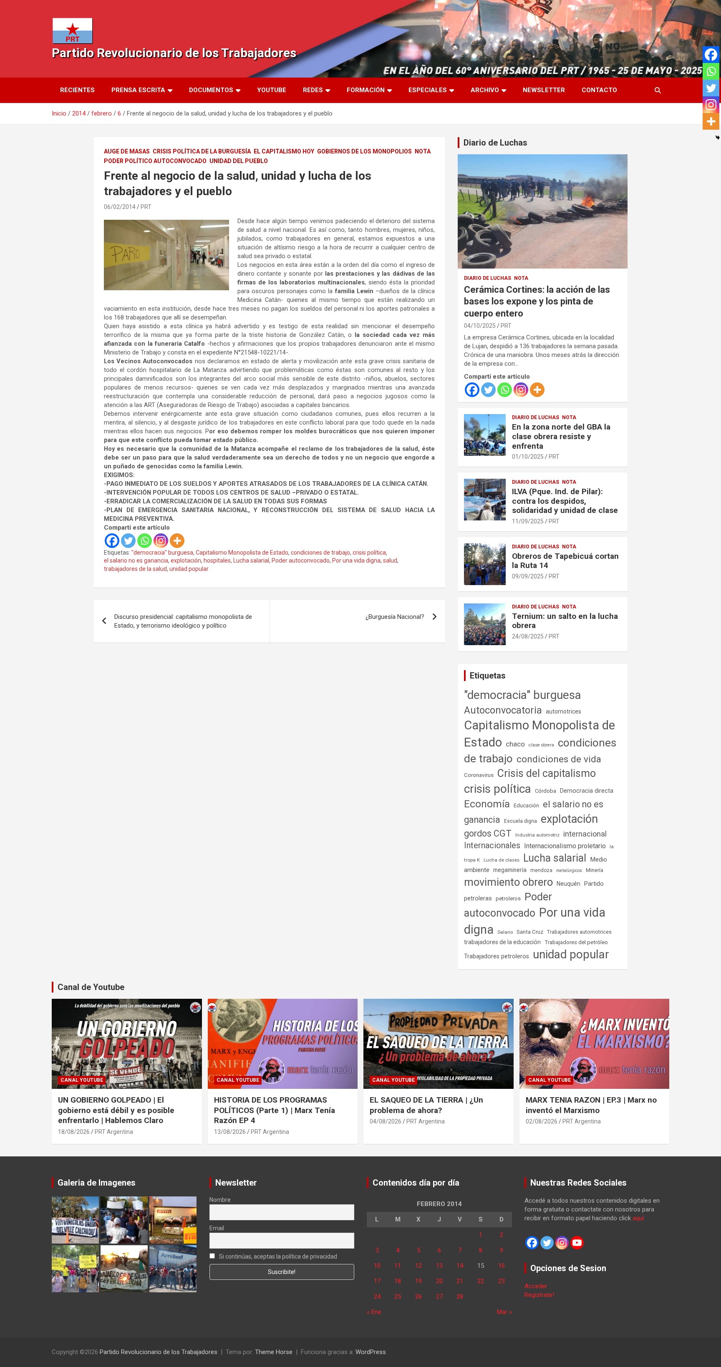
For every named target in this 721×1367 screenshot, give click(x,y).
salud (390, 560)
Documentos (211, 90)
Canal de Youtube (91, 987)
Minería (594, 870)
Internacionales (492, 845)
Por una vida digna (356, 560)
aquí (638, 1218)
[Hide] (717, 137)
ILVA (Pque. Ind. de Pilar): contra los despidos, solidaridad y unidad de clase (565, 501)
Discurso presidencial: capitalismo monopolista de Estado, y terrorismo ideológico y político (183, 621)
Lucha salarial (251, 560)
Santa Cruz (530, 932)
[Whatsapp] (144, 540)
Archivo (485, 90)
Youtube (271, 90)
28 (459, 1296)
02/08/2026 (541, 1121)
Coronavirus (479, 774)
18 (397, 1281)
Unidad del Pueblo (238, 161)
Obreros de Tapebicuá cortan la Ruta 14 (565, 560)
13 (439, 1265)
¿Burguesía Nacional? (395, 617)
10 (377, 1265)
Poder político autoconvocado (155, 161)
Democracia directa (586, 790)
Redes (313, 90)
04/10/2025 (480, 325)
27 (439, 1296)
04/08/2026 (385, 1121)
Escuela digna (520, 821)
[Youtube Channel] (577, 1242)
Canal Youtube (82, 1080)
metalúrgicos (569, 870)
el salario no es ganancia (136, 560)
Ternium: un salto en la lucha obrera (565, 621)
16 (501, 1265)
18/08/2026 (74, 1131)
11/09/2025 (528, 521)
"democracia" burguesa (162, 552)
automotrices (563, 711)
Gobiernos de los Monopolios (364, 151)
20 (439, 1281)
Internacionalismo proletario (565, 846)
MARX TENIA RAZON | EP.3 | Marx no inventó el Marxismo (591, 1105)
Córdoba (545, 791)
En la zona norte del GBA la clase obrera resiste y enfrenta (561, 436)
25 (397, 1296)
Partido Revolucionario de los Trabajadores (174, 52)
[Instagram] (161, 540)
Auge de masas (127, 151)
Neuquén (568, 883)
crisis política (369, 552)
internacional (585, 833)
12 (418, 1265)
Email (216, 1228)
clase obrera (541, 745)
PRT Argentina (114, 1131)
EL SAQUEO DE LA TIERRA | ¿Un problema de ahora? (426, 1105)
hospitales (217, 560)
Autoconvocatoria (503, 710)
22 (480, 1281)
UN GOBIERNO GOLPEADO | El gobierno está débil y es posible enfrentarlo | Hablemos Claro (116, 1110)
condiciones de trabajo (320, 552)
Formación (366, 90)
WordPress (370, 1352)
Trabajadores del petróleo (576, 942)
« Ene (374, 1312)
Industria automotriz (537, 835)
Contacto (599, 90)
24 (377, 1296)
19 (418, 1281)
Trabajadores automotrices (579, 932)
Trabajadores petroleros (496, 956)
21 (459, 1281)
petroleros (508, 898)
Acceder (535, 1286)
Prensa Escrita (138, 90)
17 (377, 1281)
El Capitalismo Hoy (284, 151)
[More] (177, 540)
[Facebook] (112, 540)
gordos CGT (488, 833)
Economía (487, 804)
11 (397, 1265)
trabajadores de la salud (135, 568)
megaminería (510, 870)
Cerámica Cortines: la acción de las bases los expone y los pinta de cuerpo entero (537, 301)
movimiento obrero (508, 882)
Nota (423, 151)
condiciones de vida (559, 759)
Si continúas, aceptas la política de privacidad (277, 1256)
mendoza (541, 870)
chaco (515, 744)
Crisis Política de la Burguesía (202, 151)
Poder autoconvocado (301, 560)
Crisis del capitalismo (546, 773)
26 (418, 1296)
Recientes (77, 90)
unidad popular (189, 568)
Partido (594, 883)
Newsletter (544, 90)
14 (459, 1265)
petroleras (478, 898)
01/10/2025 (528, 456)
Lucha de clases (501, 860)
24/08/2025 (528, 636)
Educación (526, 805)
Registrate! (539, 1295)
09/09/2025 (528, 576)
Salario (505, 932)
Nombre (220, 1199)
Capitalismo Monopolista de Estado (242, 552)
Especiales (427, 90)
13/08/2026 (230, 1131)
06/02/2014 (120, 207)
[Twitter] (128, 540)
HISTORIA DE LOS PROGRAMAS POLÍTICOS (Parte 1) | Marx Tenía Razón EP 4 (274, 1110)
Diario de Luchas (495, 143)
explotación (186, 560)
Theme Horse (273, 1352)
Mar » (504, 1312)
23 (501, 1281)
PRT (146, 207)
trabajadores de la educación (502, 942)
